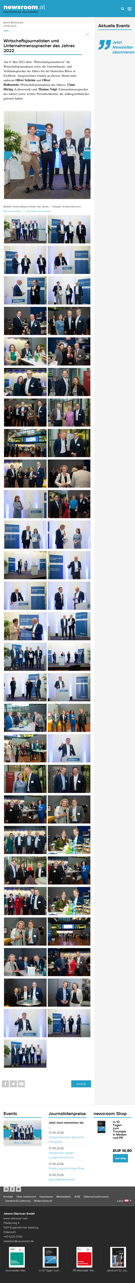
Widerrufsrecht (43, 1200)
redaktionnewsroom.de (19, 1241)
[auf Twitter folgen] (18, 1189)
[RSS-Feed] (6, 1189)
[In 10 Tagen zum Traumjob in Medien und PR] (101, 1127)
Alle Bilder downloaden (38, 211)
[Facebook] (12, 1189)
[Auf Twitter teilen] (13, 1083)
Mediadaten (63, 1196)
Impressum (46, 1196)
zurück (81, 1084)
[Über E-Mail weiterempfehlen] (21, 1083)
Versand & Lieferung (17, 1200)
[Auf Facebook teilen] (5, 1083)
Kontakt (8, 1196)
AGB (77, 1196)
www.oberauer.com (16, 1218)
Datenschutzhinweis (96, 1196)
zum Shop (120, 1158)
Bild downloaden (13, 211)
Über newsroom (26, 1196)
